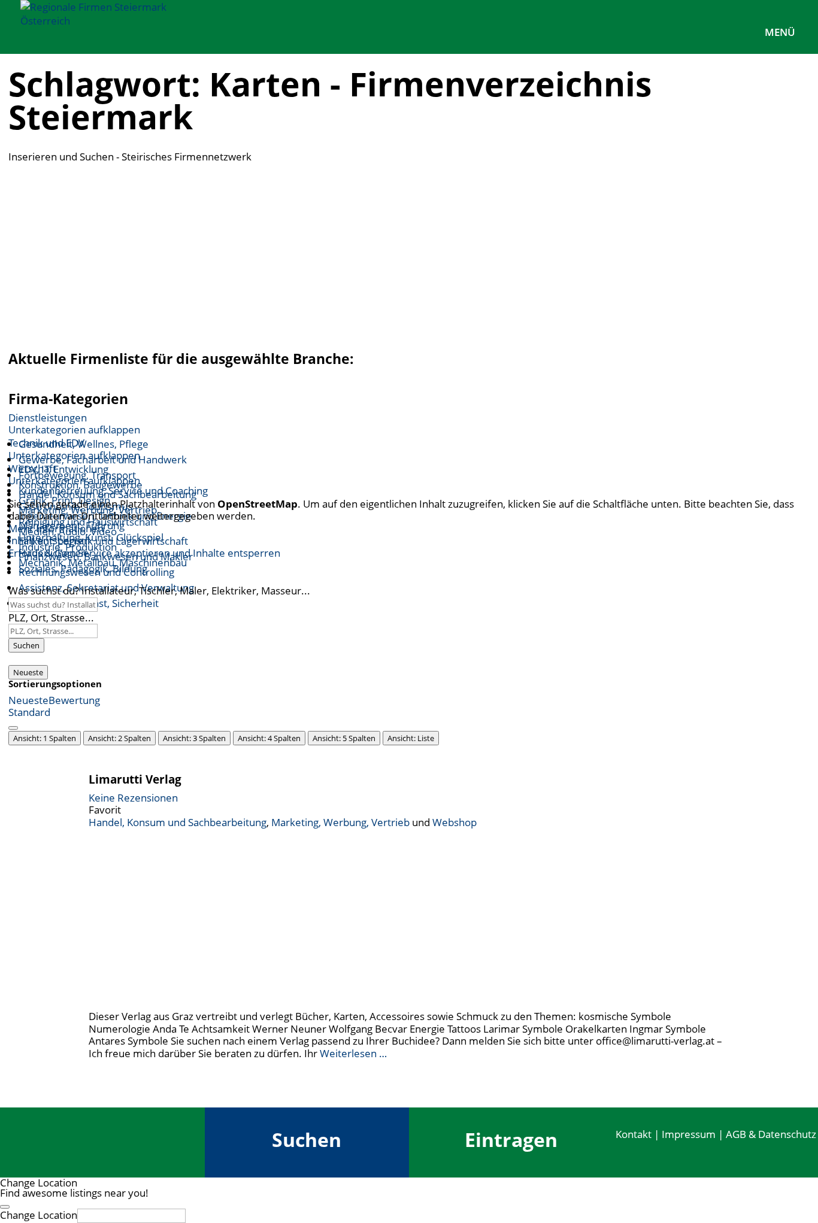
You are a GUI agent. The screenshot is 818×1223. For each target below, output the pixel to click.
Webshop (454, 822)
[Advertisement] (409, 253)
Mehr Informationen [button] (56, 528)
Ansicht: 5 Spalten (344, 738)
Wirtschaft (32, 468)
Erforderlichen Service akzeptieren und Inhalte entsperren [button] (144, 553)
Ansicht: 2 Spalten (119, 738)
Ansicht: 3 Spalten (194, 738)
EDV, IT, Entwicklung (63, 469)
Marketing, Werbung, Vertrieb (340, 822)
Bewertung (74, 700)
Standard (29, 712)
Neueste (28, 672)
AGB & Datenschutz (771, 1134)
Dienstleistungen (47, 417)
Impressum (689, 1134)
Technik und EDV (46, 443)
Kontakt (634, 1134)
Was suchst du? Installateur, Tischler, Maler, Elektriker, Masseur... (159, 590)
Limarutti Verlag (135, 779)
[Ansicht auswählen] (13, 728)
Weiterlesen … (353, 1053)
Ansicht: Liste (410, 738)
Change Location (38, 1215)
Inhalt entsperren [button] (49, 540)
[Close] (5, 1207)
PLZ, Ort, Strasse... (51, 617)
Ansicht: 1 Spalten (44, 738)
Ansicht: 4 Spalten (269, 738)
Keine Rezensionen (133, 798)
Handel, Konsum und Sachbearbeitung (177, 822)
